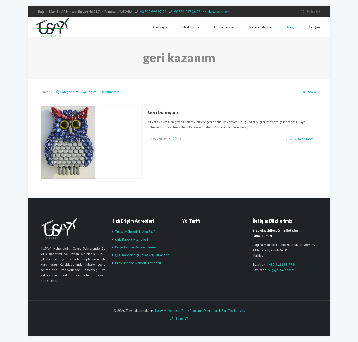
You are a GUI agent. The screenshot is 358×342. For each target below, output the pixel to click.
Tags (90, 92)
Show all (311, 92)
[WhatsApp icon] (302, 11)
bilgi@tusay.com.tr (220, 12)
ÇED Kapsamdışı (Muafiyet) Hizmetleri (142, 255)
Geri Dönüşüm (163, 112)
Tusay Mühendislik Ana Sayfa (135, 232)
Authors (110, 92)
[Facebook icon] (308, 11)
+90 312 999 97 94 (152, 12)
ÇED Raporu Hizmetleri (131, 239)
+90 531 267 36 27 (186, 12)
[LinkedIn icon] (313, 11)
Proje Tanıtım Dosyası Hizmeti (136, 247)
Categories (67, 92)
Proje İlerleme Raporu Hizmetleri (138, 263)
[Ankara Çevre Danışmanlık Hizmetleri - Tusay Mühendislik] (52, 27)
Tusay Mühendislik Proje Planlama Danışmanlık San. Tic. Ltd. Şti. (199, 311)
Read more (306, 139)
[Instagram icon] (318, 11)
